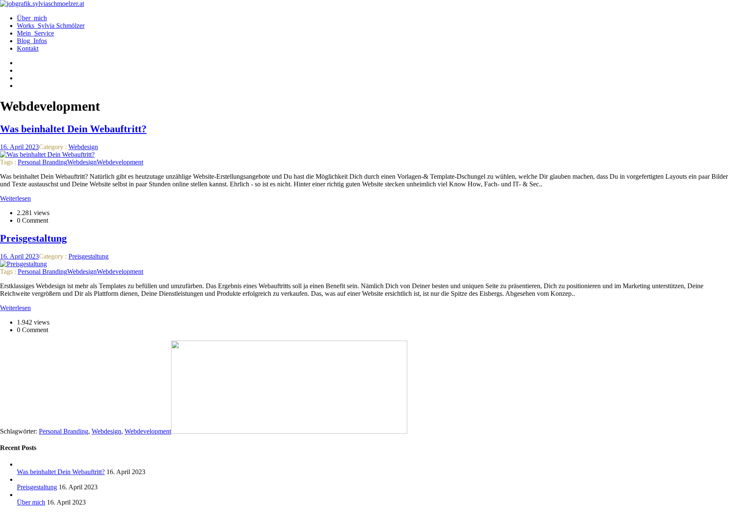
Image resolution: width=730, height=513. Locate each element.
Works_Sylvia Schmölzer (50, 25)
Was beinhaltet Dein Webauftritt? (61, 471)
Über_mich (32, 18)
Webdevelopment (120, 162)
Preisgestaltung (88, 256)
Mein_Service (35, 33)
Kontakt (27, 48)
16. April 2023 (19, 146)
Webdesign (83, 146)
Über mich (31, 502)
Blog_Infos (32, 40)
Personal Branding (42, 162)
